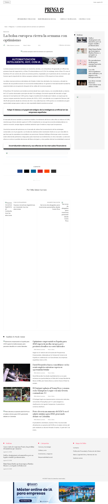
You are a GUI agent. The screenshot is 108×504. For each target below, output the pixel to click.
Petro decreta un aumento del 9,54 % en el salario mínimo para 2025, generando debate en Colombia (51, 414)
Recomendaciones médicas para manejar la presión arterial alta (95, 63)
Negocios (6, 31)
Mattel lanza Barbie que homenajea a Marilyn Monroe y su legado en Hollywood (95, 53)
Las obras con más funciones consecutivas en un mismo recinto (95, 84)
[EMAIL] (53, 171)
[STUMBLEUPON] (46, 171)
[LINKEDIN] (33, 171)
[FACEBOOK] (19, 171)
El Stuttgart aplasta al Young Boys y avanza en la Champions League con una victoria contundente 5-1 (51, 390)
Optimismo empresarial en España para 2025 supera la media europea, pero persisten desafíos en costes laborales (50, 344)
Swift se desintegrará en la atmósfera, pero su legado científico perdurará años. (95, 42)
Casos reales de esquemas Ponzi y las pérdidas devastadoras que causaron (18, 448)
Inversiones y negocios (45, 454)
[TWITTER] (26, 171)
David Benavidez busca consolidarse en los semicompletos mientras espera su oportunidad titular (51, 367)
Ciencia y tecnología (44, 447)
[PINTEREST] (40, 171)
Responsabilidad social (45, 457)
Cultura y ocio (42, 450)
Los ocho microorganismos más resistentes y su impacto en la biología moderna (95, 73)
